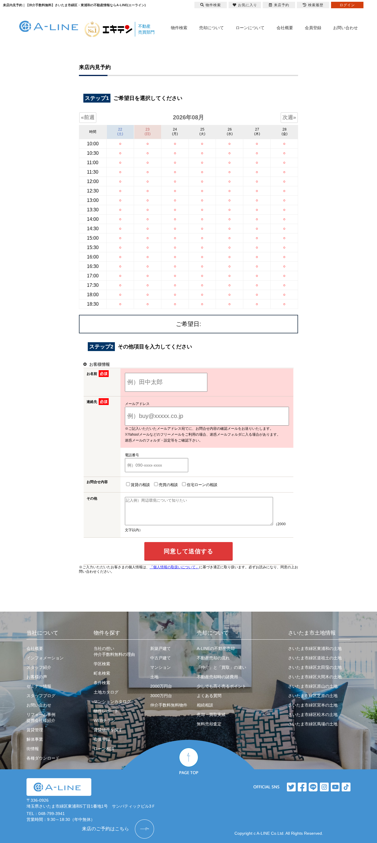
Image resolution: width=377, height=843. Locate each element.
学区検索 (102, 663)
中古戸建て (160, 658)
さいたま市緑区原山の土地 (313, 686)
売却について (211, 27)
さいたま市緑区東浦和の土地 (315, 648)
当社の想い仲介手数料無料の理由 (114, 651)
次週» (289, 117)
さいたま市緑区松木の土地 (313, 714)
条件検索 (102, 682)
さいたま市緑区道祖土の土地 (315, 658)
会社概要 (285, 27)
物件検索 (179, 27)
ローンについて (250, 27)
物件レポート (106, 711)
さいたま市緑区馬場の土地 (313, 724)
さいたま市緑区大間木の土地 (315, 676)
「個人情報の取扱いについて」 (174, 567)
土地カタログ (106, 692)
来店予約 (281, 5)
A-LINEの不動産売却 (216, 648)
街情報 (33, 748)
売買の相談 (168, 485)
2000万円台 (161, 686)
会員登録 (313, 27)
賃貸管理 (35, 729)
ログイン (347, 5)
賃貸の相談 (140, 485)
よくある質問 (209, 695)
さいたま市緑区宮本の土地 (313, 705)
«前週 (88, 117)
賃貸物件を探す (108, 729)
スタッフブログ (41, 695)
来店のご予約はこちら (105, 828)
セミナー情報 (39, 686)
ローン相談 (104, 748)
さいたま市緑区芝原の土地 (313, 695)
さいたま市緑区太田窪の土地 (315, 667)
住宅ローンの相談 (202, 485)
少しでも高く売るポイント (221, 686)
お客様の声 (37, 676)
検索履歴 (315, 5)
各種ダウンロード (43, 758)
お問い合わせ (345, 27)
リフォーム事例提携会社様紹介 (41, 717)
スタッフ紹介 (39, 667)
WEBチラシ (104, 720)
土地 (154, 676)
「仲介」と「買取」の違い (221, 667)
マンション (160, 667)
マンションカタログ (112, 701)
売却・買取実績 (211, 714)
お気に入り (247, 5)
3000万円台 (161, 695)
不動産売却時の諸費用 (217, 676)
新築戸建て (160, 648)
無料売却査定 (209, 724)
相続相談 (205, 705)
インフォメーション (45, 658)
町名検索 (102, 673)
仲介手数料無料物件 (168, 705)
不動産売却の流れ (213, 658)
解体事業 (35, 739)
